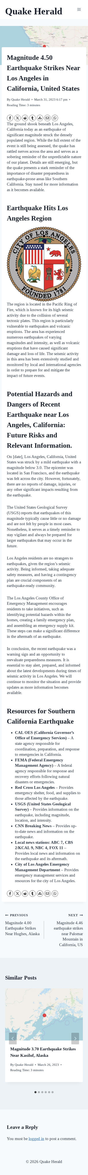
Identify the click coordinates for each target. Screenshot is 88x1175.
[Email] (47, 118)
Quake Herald (20, 99)
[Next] (75, 1038)
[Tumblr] (32, 118)
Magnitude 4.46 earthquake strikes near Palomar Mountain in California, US (68, 930)
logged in (36, 1138)
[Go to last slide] (13, 1038)
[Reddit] (25, 118)
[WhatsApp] (55, 118)
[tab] (35, 1092)
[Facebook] (10, 118)
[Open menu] (79, 9)
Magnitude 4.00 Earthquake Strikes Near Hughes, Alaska (22, 924)
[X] (17, 118)
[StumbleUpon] (40, 118)
